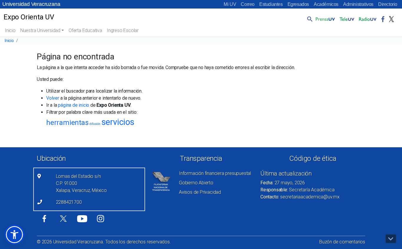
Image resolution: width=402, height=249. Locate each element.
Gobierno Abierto (196, 183)
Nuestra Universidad (40, 30)
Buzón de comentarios (342, 242)
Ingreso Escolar (123, 30)
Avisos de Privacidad (200, 192)
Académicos (326, 4)
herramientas (67, 122)
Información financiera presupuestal (215, 173)
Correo (248, 4)
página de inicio (73, 105)
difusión (94, 124)
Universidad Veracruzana (31, 4)
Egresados (298, 4)
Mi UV (230, 4)
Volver (52, 98)
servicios (118, 122)
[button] (308, 19)
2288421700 (69, 202)
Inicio (10, 30)
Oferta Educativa (85, 30)
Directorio (387, 4)
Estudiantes (271, 4)
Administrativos (358, 4)
